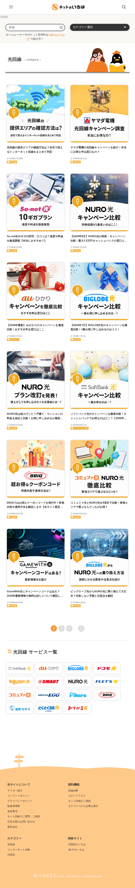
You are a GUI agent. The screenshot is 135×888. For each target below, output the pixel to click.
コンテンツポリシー (19, 795)
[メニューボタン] (11, 7)
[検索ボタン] (124, 7)
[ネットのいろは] (67, 7)
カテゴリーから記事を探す (83, 806)
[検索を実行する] (61, 27)
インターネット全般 (19, 849)
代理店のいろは (77, 844)
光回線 (11, 844)
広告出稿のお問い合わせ (21, 821)
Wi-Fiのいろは (76, 849)
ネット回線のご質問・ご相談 (24, 816)
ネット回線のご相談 (80, 800)
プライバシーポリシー (20, 800)
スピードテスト (77, 795)
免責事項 (12, 811)
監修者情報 (14, 806)
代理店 (11, 854)
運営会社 (12, 826)
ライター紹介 (15, 790)
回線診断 (73, 790)
